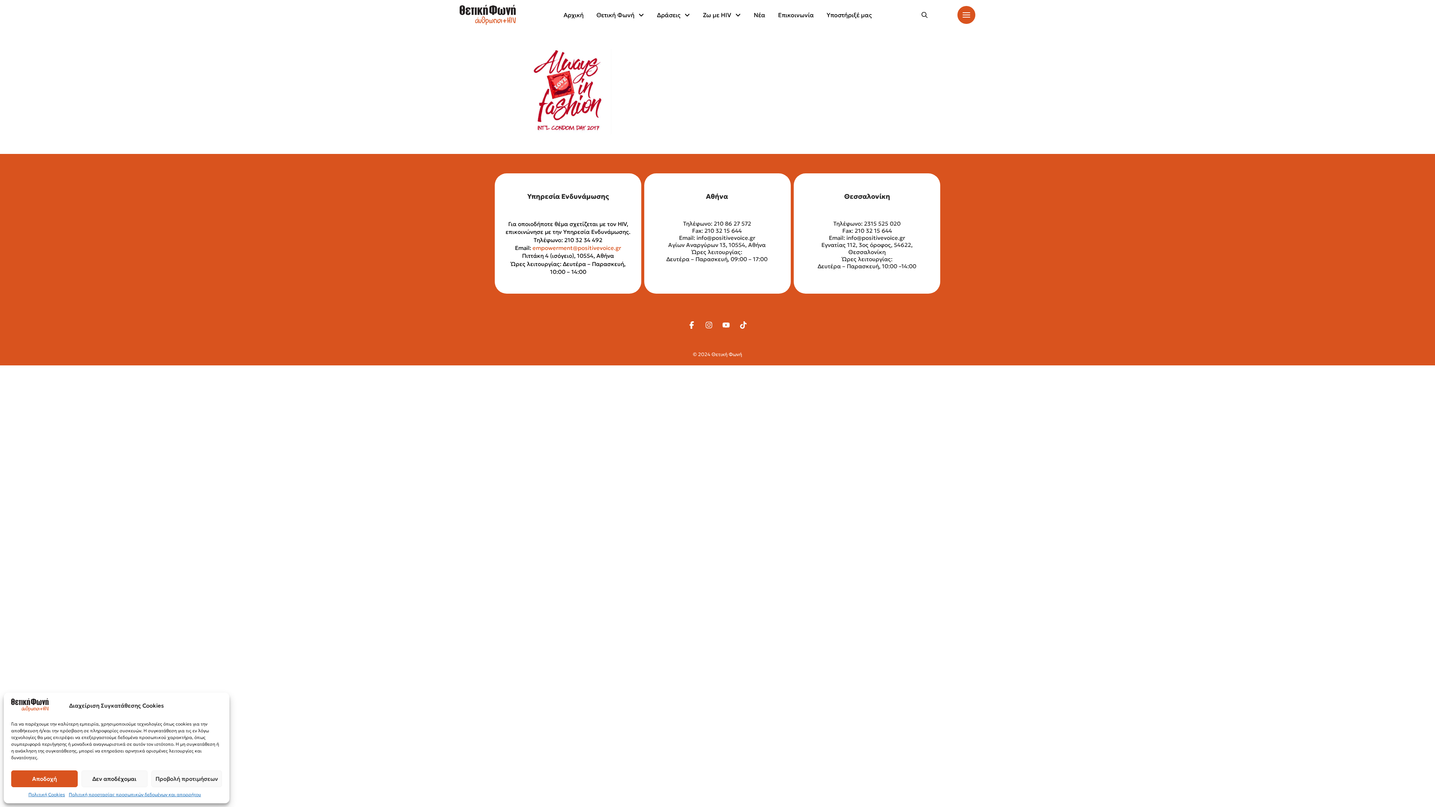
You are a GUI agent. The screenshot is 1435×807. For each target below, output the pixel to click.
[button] (924, 15)
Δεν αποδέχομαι (114, 778)
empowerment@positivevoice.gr (577, 247)
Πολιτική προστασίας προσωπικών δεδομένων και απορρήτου (135, 794)
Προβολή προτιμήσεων (186, 778)
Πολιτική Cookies (46, 794)
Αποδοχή (44, 778)
